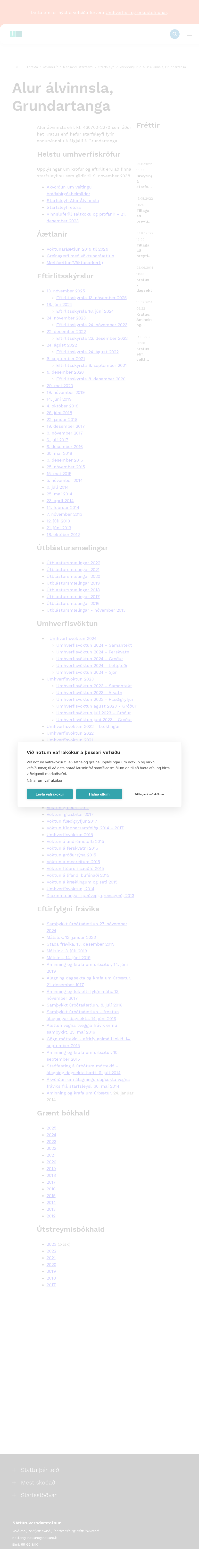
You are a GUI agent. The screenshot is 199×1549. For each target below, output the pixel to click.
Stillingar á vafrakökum (149, 794)
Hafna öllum (99, 794)
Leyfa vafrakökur (50, 794)
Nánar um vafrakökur (45, 780)
